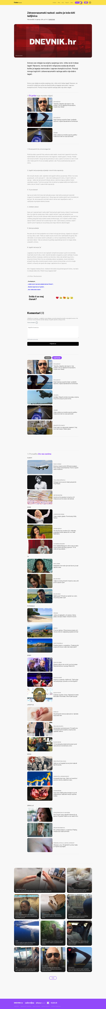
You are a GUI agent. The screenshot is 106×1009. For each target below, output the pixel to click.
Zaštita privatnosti (45, 1006)
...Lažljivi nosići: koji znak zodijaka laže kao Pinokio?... (40, 284)
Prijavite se (53, 343)
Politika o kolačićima (55, 1006)
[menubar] (90, 2)
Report (67, 2)
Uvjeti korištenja (36, 1006)
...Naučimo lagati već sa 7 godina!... (36, 286)
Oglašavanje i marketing (26, 1006)
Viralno (54, 2)
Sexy (72, 2)
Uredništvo (16, 1006)
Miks (59, 2)
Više (53, 978)
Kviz (63, 2)
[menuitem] (90, 2)
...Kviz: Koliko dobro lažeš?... (34, 289)
